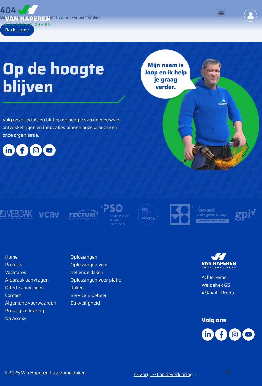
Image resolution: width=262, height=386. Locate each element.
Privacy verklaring (24, 310)
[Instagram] (36, 150)
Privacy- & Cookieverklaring (163, 374)
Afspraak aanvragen (27, 280)
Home (11, 257)
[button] (221, 13)
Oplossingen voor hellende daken (89, 268)
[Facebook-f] (22, 150)
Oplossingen (84, 257)
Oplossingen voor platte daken (96, 283)
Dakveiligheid (85, 303)
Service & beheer (89, 295)
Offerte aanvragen (24, 287)
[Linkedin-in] (9, 150)
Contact (13, 295)
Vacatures (15, 272)
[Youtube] (49, 150)
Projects (13, 264)
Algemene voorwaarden (30, 303)
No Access (15, 318)
